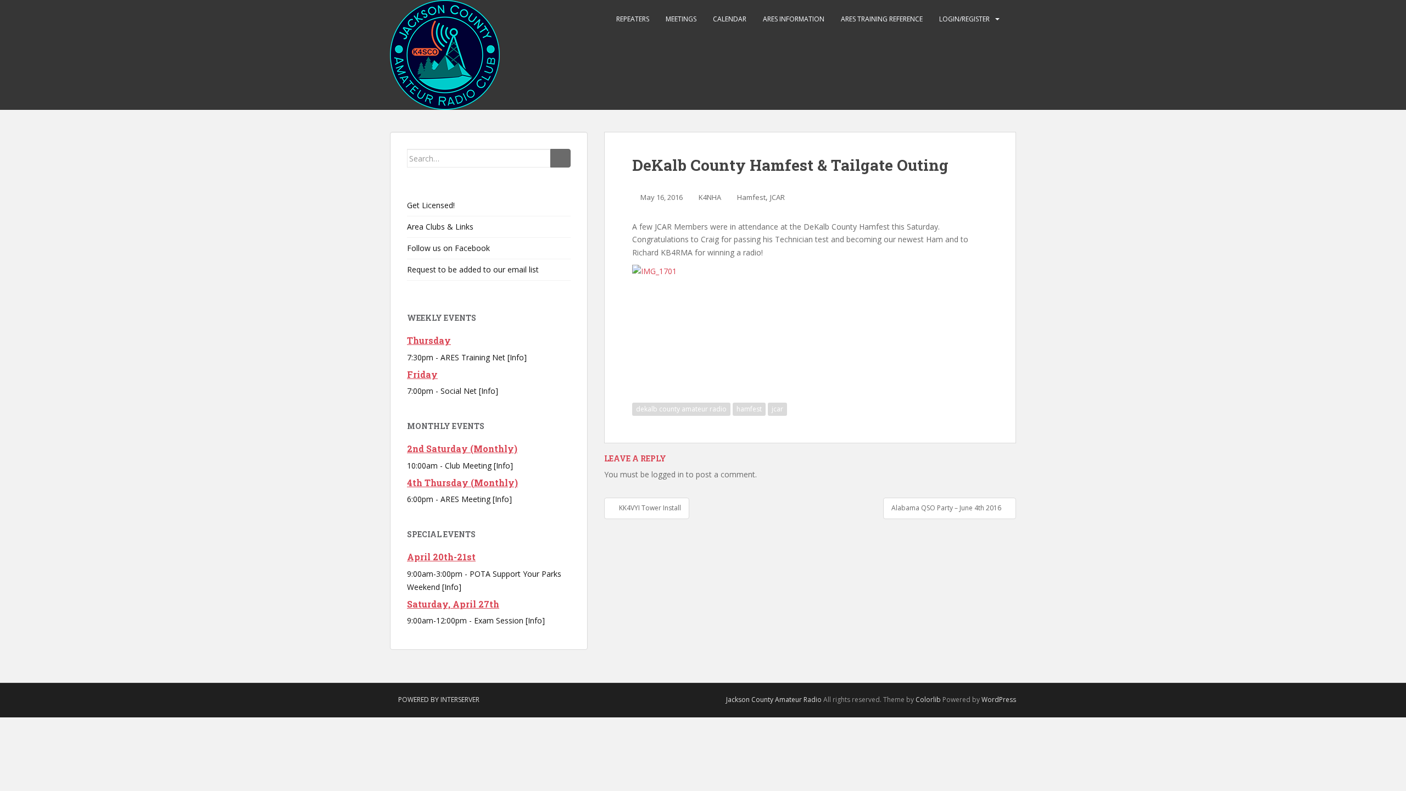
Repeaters (632, 19)
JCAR (777, 197)
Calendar (729, 19)
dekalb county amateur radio (681, 409)
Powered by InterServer (438, 699)
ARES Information (793, 19)
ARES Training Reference (882, 19)
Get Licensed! (431, 205)
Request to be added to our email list (473, 269)
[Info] (517, 357)
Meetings (681, 19)
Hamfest (751, 197)
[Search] (560, 158)
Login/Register (964, 19)
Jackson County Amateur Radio (774, 699)
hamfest (749, 409)
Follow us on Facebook (448, 248)
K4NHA (710, 197)
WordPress (998, 699)
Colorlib (928, 699)
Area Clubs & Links (440, 226)
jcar (777, 409)
